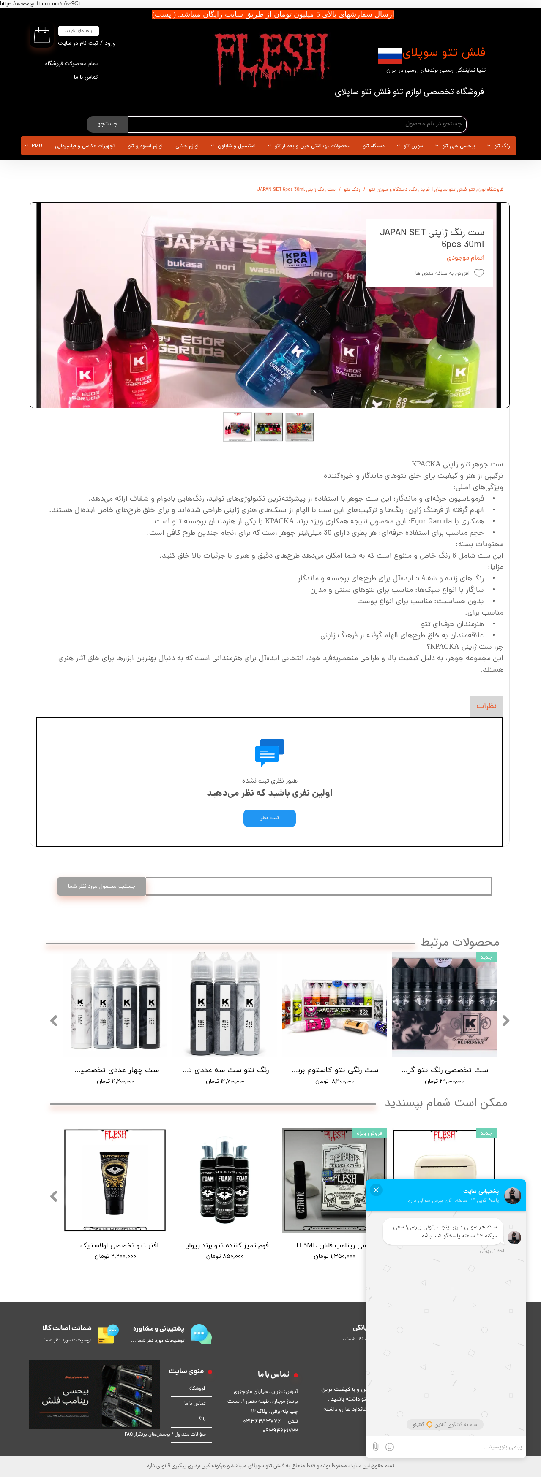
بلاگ (201, 1419)
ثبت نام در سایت (78, 43)
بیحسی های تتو (458, 146)
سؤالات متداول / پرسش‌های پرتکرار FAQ (188, 1435)
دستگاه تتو (374, 146)
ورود (110, 43)
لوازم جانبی (187, 146)
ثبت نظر (269, 818)
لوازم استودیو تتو (145, 146)
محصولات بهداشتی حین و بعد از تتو (312, 146)
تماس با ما (86, 77)
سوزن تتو (413, 146)
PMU (37, 146)
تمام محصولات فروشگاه (71, 63)
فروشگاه (197, 1389)
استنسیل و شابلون (237, 146)
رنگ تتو (502, 146)
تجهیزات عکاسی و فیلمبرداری (85, 146)
